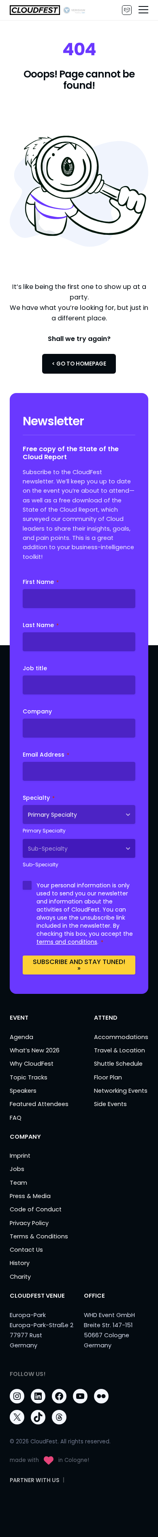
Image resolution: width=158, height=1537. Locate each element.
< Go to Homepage (79, 364)
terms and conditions (66, 942)
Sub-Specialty (40, 864)
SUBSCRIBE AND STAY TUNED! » (79, 965)
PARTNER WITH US (127, 10)
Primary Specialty (44, 830)
